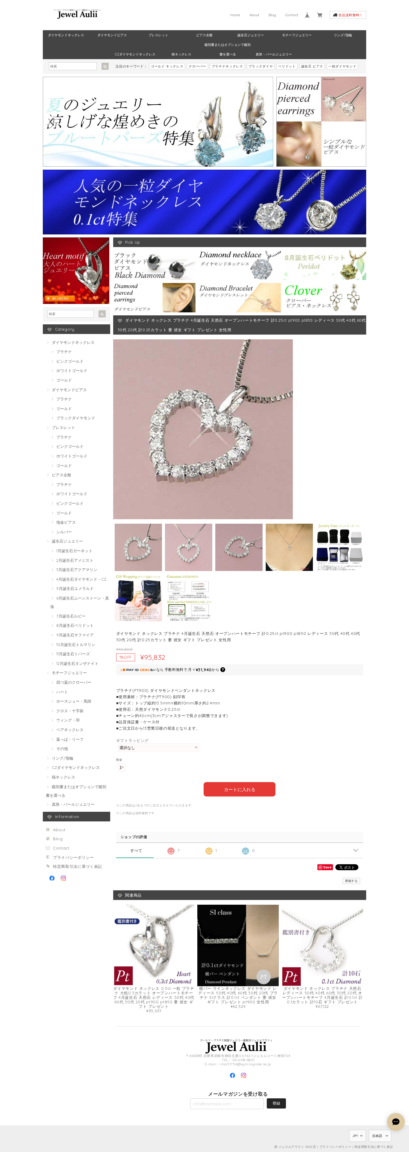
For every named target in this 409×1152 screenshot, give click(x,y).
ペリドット (287, 66)
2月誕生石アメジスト (74, 560)
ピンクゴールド (70, 361)
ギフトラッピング (132, 740)
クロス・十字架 (70, 710)
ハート (62, 691)
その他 (62, 748)
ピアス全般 (204, 35)
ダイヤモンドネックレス (66, 35)
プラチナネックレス (227, 66)
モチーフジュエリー (297, 35)
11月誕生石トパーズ (73, 653)
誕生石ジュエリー (250, 35)
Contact (292, 15)
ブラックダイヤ (261, 66)
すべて (136, 851)
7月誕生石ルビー (71, 616)
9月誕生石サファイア (75, 635)
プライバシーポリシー (73, 857)
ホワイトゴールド (71, 370)
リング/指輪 (343, 35)
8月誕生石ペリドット (75, 625)
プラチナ (64, 351)
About (254, 15)
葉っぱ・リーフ (70, 739)
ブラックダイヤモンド (75, 417)
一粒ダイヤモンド (342, 66)
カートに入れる (239, 789)
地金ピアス (66, 522)
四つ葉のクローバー (73, 682)
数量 (119, 760)
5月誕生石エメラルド (75, 588)
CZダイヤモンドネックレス (135, 54)
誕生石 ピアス (312, 66)
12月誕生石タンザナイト (77, 663)
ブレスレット (158, 35)
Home (235, 15)
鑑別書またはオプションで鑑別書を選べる (228, 46)
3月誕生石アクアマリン (76, 569)
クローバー (197, 66)
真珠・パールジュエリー (274, 54)
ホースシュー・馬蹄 (73, 701)
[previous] (52, 121)
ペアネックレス (70, 729)
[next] (263, 121)
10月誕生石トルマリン (75, 644)
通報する (351, 881)
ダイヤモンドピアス (112, 35)
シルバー (64, 531)
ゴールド (64, 380)
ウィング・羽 (68, 720)
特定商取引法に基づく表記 (77, 866)
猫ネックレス (181, 54)
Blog (272, 15)
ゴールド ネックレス (167, 66)
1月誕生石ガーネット (74, 550)
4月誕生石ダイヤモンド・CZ (81, 579)
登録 (276, 1103)
